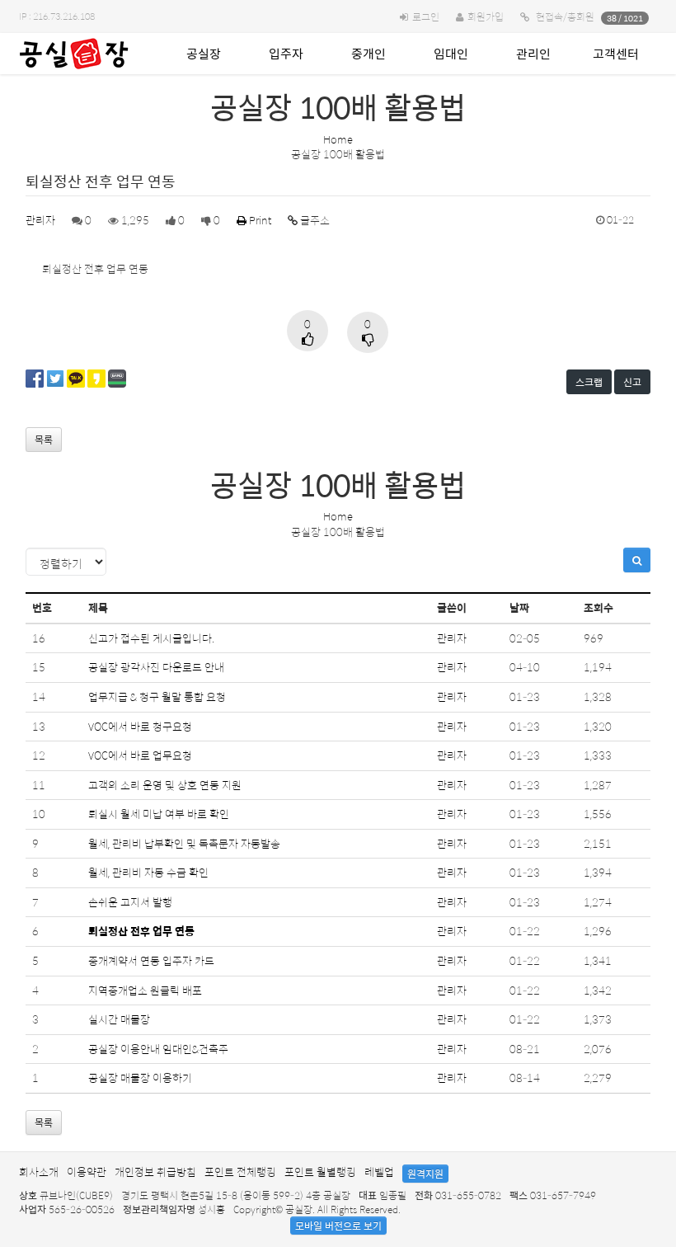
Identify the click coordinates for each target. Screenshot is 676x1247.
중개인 (368, 53)
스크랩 (589, 381)
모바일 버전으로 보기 (338, 1225)
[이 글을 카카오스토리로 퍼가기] (96, 376)
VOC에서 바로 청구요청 (140, 726)
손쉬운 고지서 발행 (130, 902)
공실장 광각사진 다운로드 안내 (156, 666)
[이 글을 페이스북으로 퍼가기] (35, 376)
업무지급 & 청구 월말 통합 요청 (157, 696)
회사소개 (39, 1171)
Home (338, 139)
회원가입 (485, 16)
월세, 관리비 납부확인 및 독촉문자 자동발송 (184, 843)
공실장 (203, 53)
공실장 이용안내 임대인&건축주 (158, 1048)
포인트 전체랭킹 (240, 1171)
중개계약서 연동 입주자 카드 (151, 960)
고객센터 (616, 53)
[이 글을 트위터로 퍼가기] (55, 376)
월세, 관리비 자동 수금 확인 (148, 872)
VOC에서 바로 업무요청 (140, 755)
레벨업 (379, 1171)
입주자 (286, 53)
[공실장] (74, 53)
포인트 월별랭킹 (320, 1171)
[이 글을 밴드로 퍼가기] (117, 376)
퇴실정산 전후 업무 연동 (141, 930)
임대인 (451, 53)
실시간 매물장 (119, 1019)
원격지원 (425, 1173)
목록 (44, 439)
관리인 (533, 53)
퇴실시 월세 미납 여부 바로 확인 (158, 813)
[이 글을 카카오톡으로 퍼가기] (76, 376)
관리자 (40, 219)
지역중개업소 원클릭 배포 (145, 990)
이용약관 (86, 1171)
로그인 (425, 16)
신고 (632, 381)
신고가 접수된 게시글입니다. (151, 638)
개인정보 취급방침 (155, 1171)
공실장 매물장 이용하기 (140, 1077)
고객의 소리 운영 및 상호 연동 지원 (165, 784)
